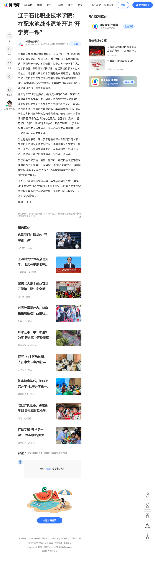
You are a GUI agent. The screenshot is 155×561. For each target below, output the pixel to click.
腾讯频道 (58, 542)
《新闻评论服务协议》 (59, 453)
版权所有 (53, 551)
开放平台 (64, 538)
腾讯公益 (39, 542)
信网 (20, 418)
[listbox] (49, 335)
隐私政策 (54, 538)
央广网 (21, 297)
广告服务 (73, 538)
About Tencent (34, 538)
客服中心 (67, 542)
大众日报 (22, 443)
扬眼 (20, 321)
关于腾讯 (22, 538)
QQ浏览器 (49, 542)
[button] (129, 26)
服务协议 (45, 538)
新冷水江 (22, 345)
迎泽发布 (22, 370)
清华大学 (22, 248)
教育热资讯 (23, 394)
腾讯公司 (45, 551)
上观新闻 (22, 272)
